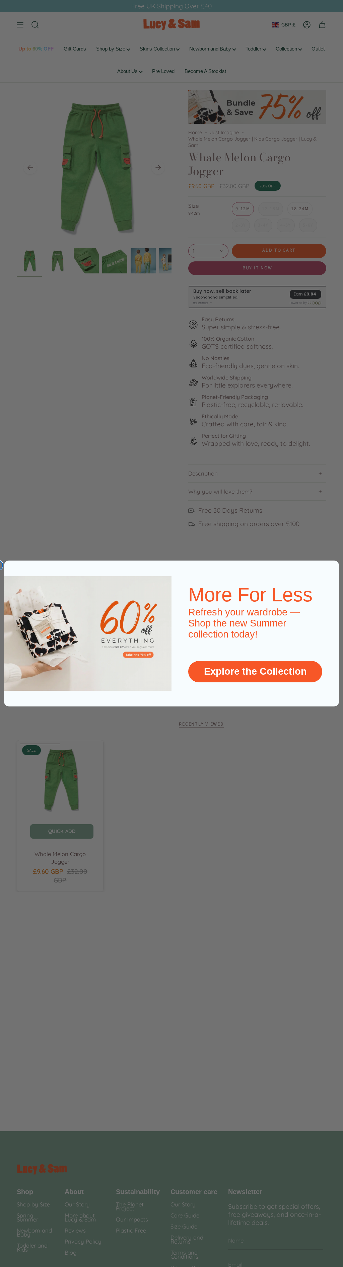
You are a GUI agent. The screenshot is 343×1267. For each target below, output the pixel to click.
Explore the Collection (255, 671)
